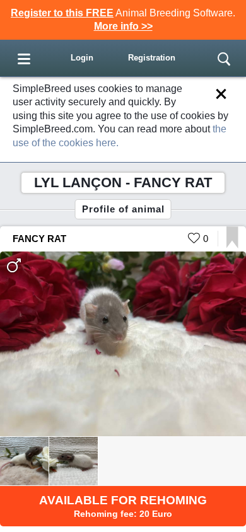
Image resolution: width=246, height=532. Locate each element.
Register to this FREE (62, 13)
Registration (151, 57)
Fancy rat (39, 238)
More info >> (123, 26)
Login (82, 57)
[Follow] (232, 245)
